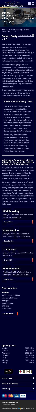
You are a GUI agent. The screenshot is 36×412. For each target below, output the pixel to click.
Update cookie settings (9, 404)
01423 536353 (7, 309)
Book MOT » (8, 222)
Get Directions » (8, 314)
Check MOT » (8, 260)
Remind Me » (8, 279)
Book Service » (9, 241)
